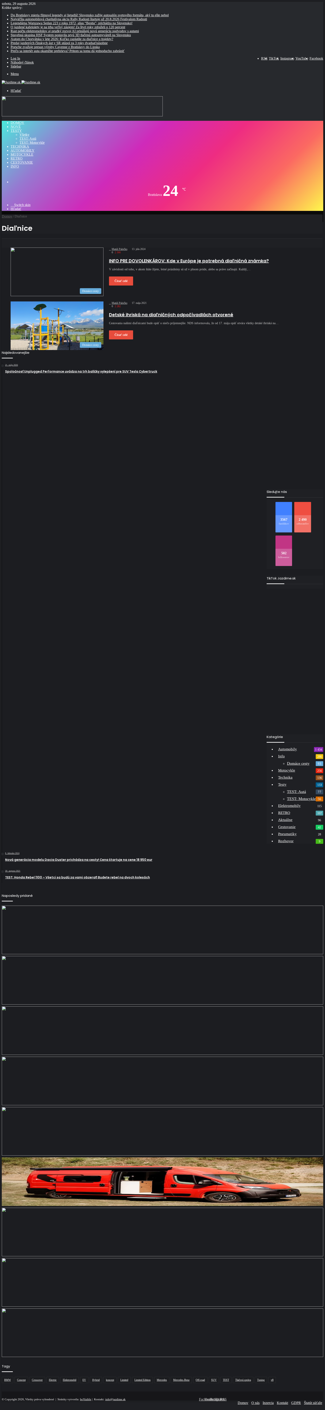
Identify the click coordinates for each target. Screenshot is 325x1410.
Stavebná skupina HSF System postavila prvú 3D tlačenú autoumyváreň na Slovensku (71, 35)
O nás (255, 1403)
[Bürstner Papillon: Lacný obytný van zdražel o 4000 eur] (162, 1181)
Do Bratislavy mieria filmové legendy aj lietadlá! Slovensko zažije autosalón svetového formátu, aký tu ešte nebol (90, 15)
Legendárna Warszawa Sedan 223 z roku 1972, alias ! (71, 23)
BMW (7, 1380)
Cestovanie (22, 162)
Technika (20, 146)
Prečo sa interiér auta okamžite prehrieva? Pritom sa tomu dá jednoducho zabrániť (67, 51)
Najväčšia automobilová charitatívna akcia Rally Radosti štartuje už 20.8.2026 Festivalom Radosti (79, 19)
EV (84, 1380)
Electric (53, 1380)
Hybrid (96, 1380)
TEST (226, 1380)
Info (15, 166)
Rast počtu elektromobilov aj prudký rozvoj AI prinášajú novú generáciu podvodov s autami (75, 31)
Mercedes (162, 1380)
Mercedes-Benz (181, 1380)
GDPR (296, 1403)
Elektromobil (69, 1380)
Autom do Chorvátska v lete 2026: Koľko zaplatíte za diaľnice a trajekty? (62, 39)
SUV (214, 1380)
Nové (16, 127)
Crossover (37, 1380)
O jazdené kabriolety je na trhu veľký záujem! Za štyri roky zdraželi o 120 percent (68, 27)
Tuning (261, 1380)
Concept (21, 1380)
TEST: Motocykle (32, 142)
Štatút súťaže (313, 1403)
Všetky (24, 134)
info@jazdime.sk (115, 1399)
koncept (110, 1380)
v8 (272, 1380)
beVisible (85, 1399)
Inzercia (268, 1403)
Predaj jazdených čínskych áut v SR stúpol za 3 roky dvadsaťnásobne (59, 43)
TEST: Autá (27, 138)
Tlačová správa (243, 1380)
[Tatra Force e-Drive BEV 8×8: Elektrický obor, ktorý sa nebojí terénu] (162, 1030)
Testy (16, 130)
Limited (124, 1380)
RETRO (17, 158)
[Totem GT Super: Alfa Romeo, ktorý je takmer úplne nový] (162, 1332)
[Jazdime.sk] (21, 82)
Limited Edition (142, 1380)
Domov (17, 123)
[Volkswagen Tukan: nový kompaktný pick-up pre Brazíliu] (162, 1232)
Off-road (200, 1380)
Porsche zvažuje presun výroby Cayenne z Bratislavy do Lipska (55, 47)
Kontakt (282, 1403)
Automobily (22, 150)
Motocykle (22, 154)
